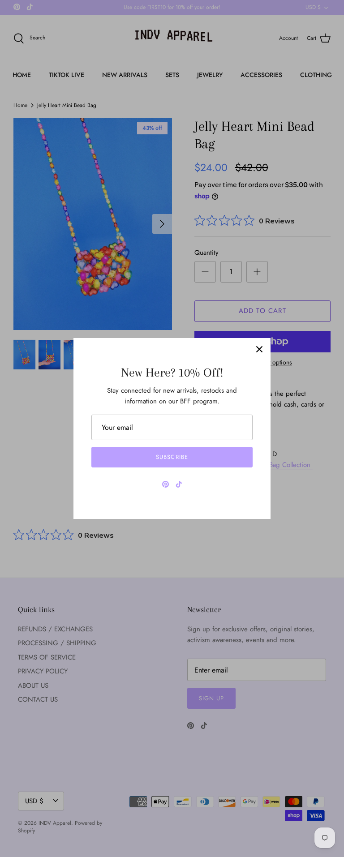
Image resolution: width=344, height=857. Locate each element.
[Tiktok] (179, 484)
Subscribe (172, 457)
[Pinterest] (165, 484)
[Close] (259, 349)
